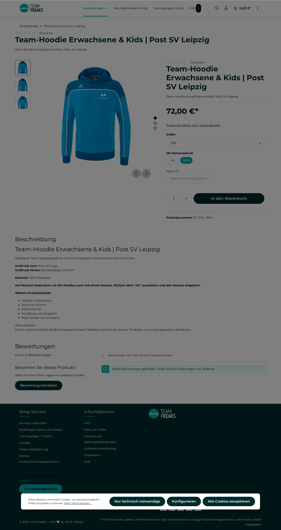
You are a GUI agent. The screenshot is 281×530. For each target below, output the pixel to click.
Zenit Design (74, 522)
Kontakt (25, 443)
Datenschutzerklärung (100, 448)
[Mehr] (258, 8)
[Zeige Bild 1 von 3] (155, 117)
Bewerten (46, 33)
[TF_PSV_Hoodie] (96, 116)
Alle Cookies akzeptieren (229, 501)
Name (171, 171)
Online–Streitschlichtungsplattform (39, 458)
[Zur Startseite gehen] (31, 8)
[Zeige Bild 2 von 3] (155, 123)
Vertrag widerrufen (40, 489)
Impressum (92, 455)
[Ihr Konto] (226, 8)
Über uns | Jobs (95, 429)
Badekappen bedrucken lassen (41, 429)
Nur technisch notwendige (137, 501)
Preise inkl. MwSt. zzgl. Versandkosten (193, 125)
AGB (87, 461)
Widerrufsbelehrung (33, 449)
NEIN (186, 160)
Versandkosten (178, 519)
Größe (170, 134)
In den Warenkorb (229, 198)
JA (172, 160)
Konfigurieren (184, 501)
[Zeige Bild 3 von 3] (155, 128)
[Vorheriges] (136, 173)
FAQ (87, 423)
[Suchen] (217, 8)
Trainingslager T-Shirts (35, 436)
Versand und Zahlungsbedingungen (100, 439)
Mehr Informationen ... (78, 503)
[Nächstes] (146, 173)
